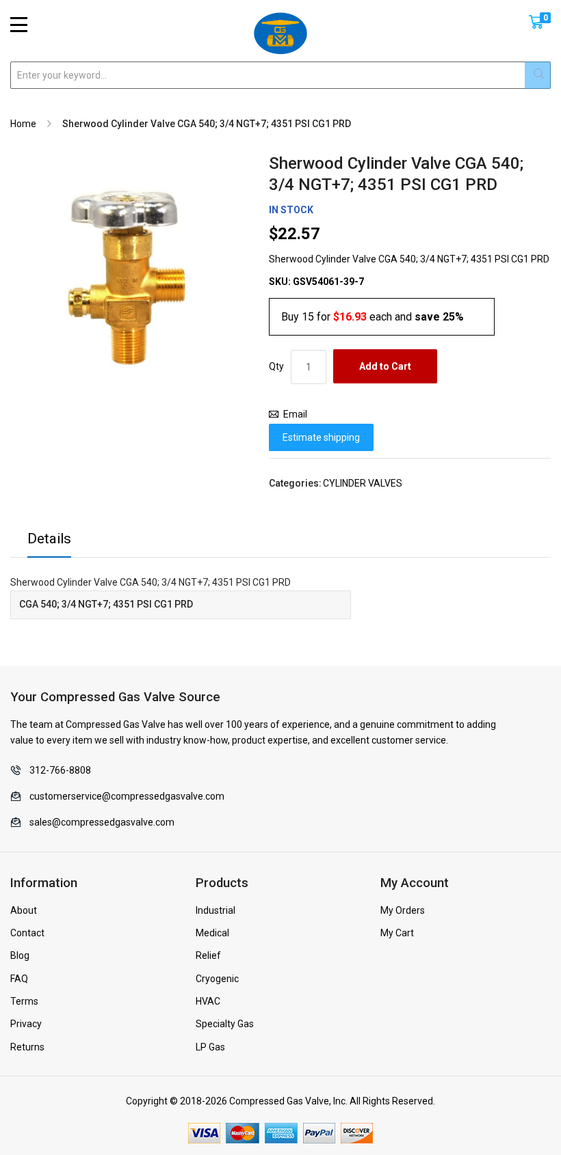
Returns (27, 1047)
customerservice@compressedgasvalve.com (126, 796)
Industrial (215, 910)
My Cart (397, 932)
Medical (212, 932)
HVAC (208, 1001)
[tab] (49, 542)
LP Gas (210, 1047)
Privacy (26, 1023)
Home (23, 123)
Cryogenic (217, 978)
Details (49, 538)
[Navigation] (18, 24)
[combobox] (280, 75)
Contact (27, 932)
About (23, 910)
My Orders (402, 910)
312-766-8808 (60, 770)
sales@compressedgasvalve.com (101, 822)
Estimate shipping (321, 437)
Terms (24, 1001)
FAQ (19, 978)
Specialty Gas (225, 1023)
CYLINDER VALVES (362, 483)
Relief (208, 955)
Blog (19, 955)
